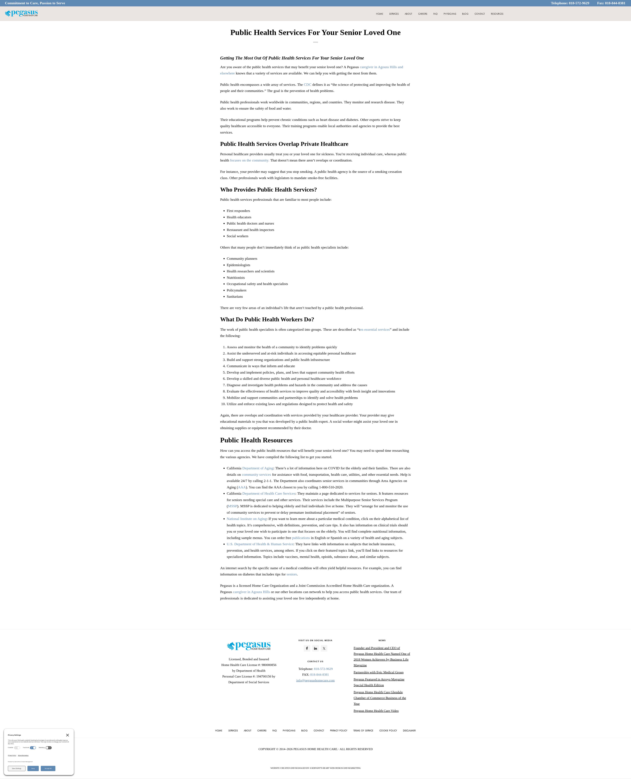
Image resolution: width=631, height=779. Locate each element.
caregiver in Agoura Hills (251, 592)
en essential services (375, 329)
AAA (242, 487)
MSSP (232, 506)
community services (256, 474)
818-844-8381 (615, 3)
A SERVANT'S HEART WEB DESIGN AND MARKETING (335, 768)
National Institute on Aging (247, 519)
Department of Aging (257, 468)
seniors (292, 574)
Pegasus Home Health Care (21, 13)
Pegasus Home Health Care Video (376, 710)
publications (301, 538)
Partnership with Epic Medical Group (379, 672)
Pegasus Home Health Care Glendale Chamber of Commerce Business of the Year (380, 697)
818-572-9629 (579, 3)
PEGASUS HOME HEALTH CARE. (315, 749)
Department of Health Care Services (268, 493)
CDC (307, 84)
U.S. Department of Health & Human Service (260, 544)
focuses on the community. (249, 160)
